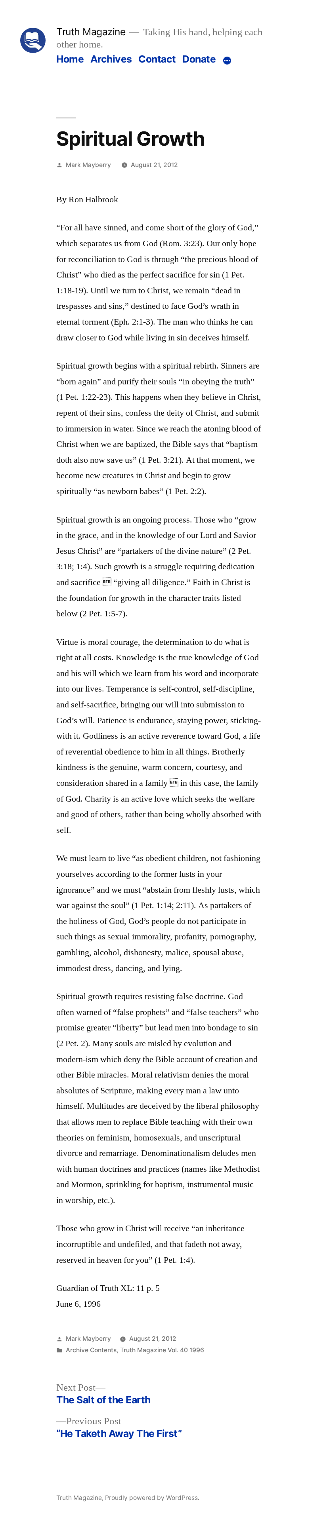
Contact (157, 59)
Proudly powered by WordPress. (152, 1497)
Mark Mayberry (88, 165)
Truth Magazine (90, 32)
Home (70, 59)
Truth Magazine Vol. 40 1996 (162, 1350)
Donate (199, 59)
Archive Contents (91, 1350)
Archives (111, 59)
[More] (227, 60)
